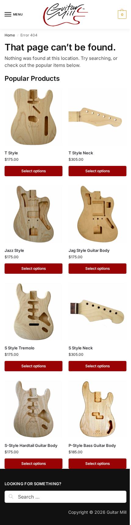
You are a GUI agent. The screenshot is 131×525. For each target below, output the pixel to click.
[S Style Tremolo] (33, 312)
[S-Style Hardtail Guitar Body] (33, 409)
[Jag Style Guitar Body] (97, 214)
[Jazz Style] (33, 214)
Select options (33, 171)
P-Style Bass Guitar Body (92, 445)
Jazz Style (14, 250)
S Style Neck (81, 347)
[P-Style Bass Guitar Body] (97, 409)
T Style (11, 152)
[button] (121, 14)
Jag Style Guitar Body (89, 250)
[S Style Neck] (97, 312)
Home (10, 35)
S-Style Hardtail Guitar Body (31, 445)
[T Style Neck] (97, 117)
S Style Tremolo (19, 347)
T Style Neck (81, 152)
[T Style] (33, 117)
